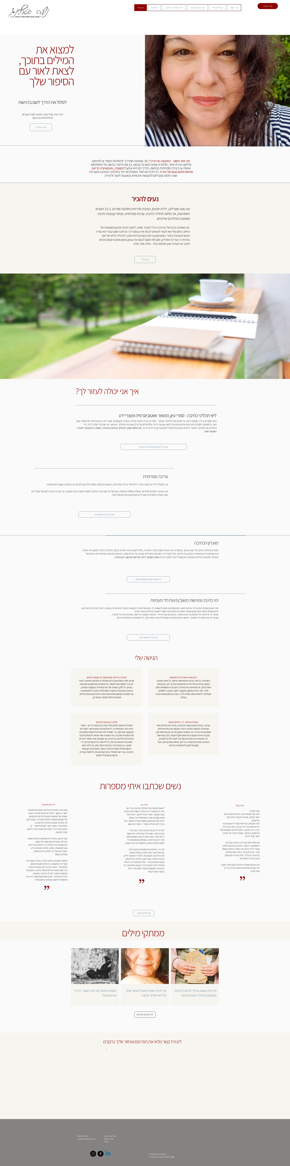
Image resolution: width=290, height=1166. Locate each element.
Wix (172, 1156)
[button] (144, 913)
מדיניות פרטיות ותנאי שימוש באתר (110, 1139)
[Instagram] (93, 1154)
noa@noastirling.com (86, 1138)
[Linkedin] (108, 1154)
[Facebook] (100, 1154)
